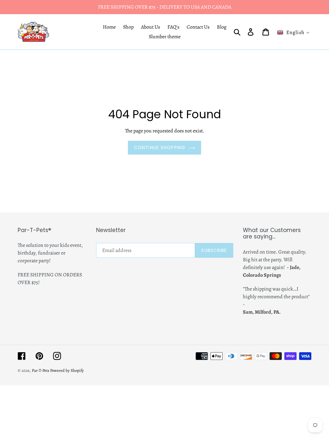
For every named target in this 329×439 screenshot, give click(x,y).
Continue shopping (159, 147)
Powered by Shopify (67, 370)
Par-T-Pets (40, 370)
